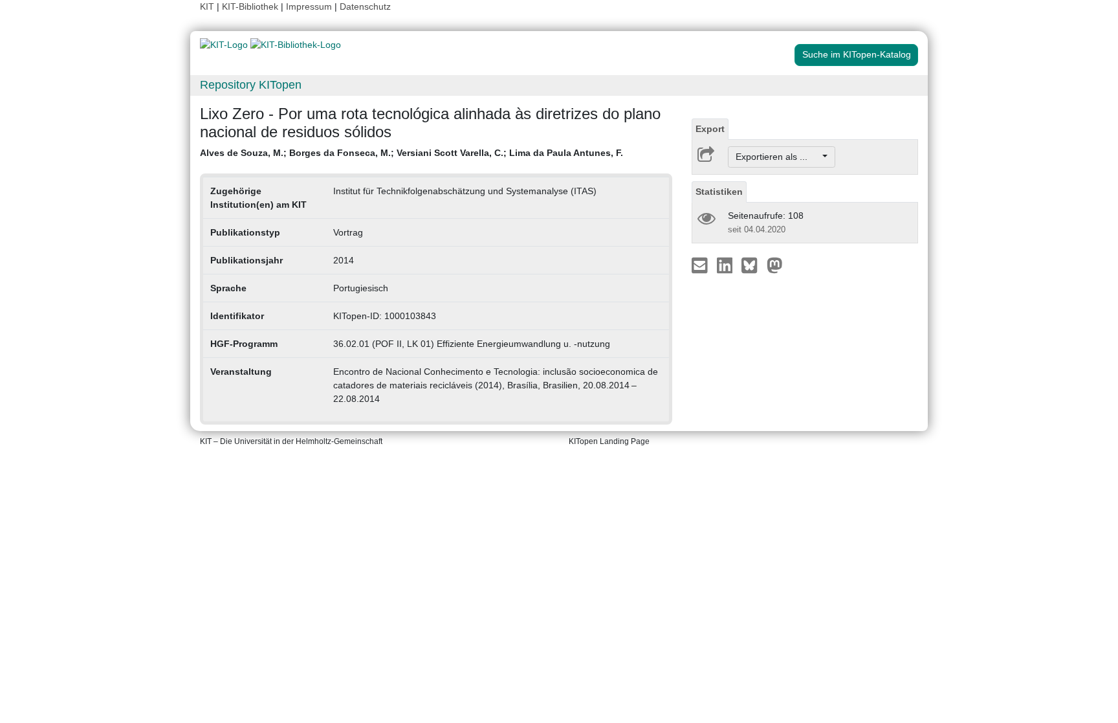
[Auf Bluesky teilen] (752, 265)
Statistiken (719, 191)
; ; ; (411, 153)
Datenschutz (365, 6)
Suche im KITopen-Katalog (856, 54)
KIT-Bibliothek (251, 6)
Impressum (309, 6)
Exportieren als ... (778, 156)
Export (710, 129)
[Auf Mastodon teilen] (775, 265)
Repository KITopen (250, 84)
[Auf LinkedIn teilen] (726, 265)
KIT (207, 6)
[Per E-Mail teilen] (701, 265)
